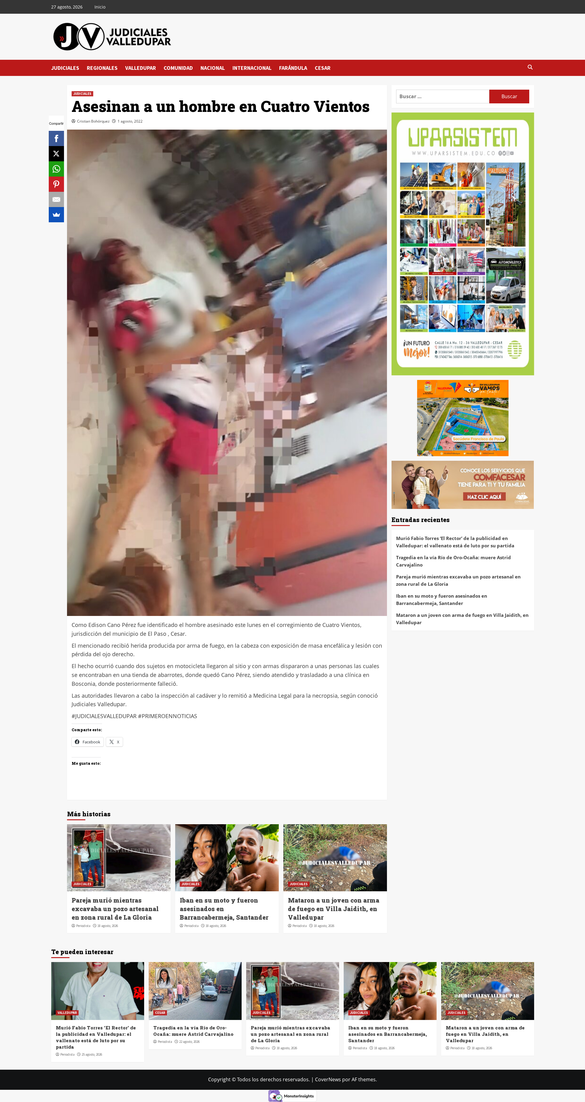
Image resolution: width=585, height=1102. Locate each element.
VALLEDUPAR (140, 67)
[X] (56, 153)
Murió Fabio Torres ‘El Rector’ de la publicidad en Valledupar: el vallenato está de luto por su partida (455, 542)
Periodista (83, 926)
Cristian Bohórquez (93, 121)
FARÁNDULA (293, 67)
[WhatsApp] (56, 169)
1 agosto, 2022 (130, 121)
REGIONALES (102, 67)
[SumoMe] (56, 214)
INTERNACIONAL (251, 67)
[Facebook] (56, 138)
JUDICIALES (65, 67)
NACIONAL (212, 67)
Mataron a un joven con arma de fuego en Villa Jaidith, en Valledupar (333, 908)
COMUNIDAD (178, 67)
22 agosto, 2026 (189, 1041)
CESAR (323, 67)
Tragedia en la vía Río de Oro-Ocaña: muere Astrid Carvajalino (453, 561)
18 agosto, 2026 (108, 926)
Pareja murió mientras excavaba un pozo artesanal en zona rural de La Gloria (115, 908)
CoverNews (328, 1079)
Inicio (99, 7)
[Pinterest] (56, 184)
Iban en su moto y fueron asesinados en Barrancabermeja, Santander (441, 599)
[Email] (56, 199)
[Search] (530, 67)
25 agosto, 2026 (92, 1054)
